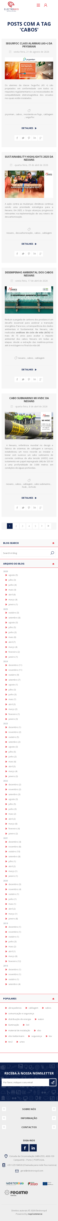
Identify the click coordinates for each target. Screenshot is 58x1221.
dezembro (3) (15, 884)
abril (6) (12, 594)
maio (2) (12, 814)
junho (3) (12, 632)
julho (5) (12, 627)
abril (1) (12, 951)
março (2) (13, 709)
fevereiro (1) (14, 714)
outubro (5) (14, 737)
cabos (19, 114)
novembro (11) (15, 670)
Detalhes (27, 128)
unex (22, 1041)
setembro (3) (14, 794)
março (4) (13, 599)
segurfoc (30, 117)
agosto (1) (13, 684)
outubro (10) (14, 851)
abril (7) (12, 642)
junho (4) (12, 585)
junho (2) (12, 756)
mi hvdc (32, 486)
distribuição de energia (19, 1019)
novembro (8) (15, 846)
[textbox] (25, 553)
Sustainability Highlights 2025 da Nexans (29, 158)
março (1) (13, 871)
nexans (10, 232)
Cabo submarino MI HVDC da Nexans (29, 400)
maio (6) (12, 637)
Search (52, 553)
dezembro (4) (15, 841)
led (27, 1024)
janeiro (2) (13, 833)
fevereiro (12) (15, 961)
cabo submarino (42, 484)
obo (39, 1030)
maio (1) (12, 904)
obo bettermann (16, 1036)
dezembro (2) (15, 784)
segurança (36, 1036)
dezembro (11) (15, 665)
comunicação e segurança (21, 1013)
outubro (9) (14, 674)
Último (48, 526)
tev (50, 1036)
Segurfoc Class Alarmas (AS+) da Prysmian (29, 45)
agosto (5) (13, 575)
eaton (41, 1019)
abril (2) (12, 819)
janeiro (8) (13, 918)
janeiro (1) (13, 604)
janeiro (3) (13, 719)
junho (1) (12, 899)
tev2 (10, 1041)
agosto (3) (13, 622)
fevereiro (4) (14, 828)
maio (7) (12, 699)
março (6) (13, 823)
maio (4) (12, 589)
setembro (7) (14, 679)
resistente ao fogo (33, 114)
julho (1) (12, 861)
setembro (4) (14, 984)
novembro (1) (15, 932)
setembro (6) (14, 617)
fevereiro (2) (14, 652)
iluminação (13, 1024)
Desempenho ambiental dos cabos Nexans (29, 274)
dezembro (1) (15, 727)
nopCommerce (35, 1213)
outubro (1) (14, 894)
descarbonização (24, 232)
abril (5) (12, 766)
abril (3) (12, 704)
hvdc (24, 486)
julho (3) (12, 580)
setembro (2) (14, 742)
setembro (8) (14, 856)
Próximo (42, 526)
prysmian (9, 114)
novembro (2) (15, 732)
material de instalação (19, 1030)
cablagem (48, 114)
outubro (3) (14, 612)
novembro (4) (15, 889)
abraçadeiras (15, 1007)
